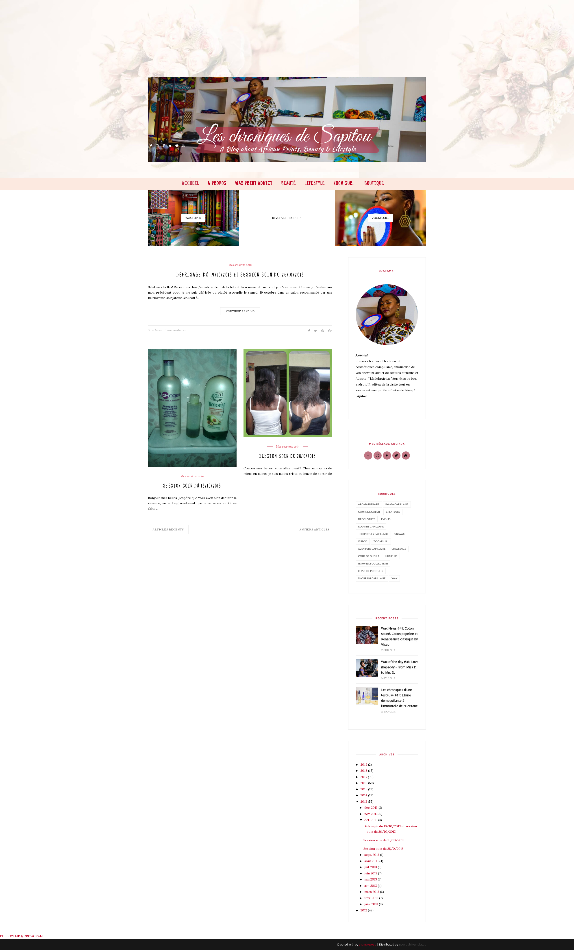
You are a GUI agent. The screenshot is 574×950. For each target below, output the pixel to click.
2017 (364, 777)
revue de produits (370, 570)
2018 (364, 771)
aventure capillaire (371, 548)
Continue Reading (240, 311)
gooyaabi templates (412, 944)
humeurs (391, 556)
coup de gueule (368, 556)
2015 (364, 789)
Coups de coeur (369, 511)
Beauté (288, 184)
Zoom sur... (345, 184)
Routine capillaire (371, 526)
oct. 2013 (371, 820)
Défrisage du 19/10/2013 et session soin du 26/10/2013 (240, 275)
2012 (364, 910)
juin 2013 (371, 873)
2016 (364, 783)
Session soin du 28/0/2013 (287, 457)
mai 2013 (371, 879)
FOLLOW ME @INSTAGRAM (21, 936)
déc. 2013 (371, 808)
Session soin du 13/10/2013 (192, 486)
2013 (364, 802)
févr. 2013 (371, 898)
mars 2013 (372, 892)
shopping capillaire (371, 578)
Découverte (366, 519)
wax (394, 578)
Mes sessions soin (240, 265)
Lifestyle (315, 184)
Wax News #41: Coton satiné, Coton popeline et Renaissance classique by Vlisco (399, 636)
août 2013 (371, 861)
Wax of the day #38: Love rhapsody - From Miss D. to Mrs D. (399, 667)
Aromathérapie (368, 504)
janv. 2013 (371, 904)
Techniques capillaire (373, 533)
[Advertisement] (282, 46)
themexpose (367, 944)
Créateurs (393, 511)
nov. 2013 (371, 814)
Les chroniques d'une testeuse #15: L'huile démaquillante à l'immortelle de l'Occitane (399, 698)
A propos (217, 184)
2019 (364, 765)
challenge (398, 548)
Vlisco (362, 541)
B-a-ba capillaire (396, 504)
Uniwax (399, 533)
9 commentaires (175, 330)
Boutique (374, 184)
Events (386, 519)
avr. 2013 (371, 886)
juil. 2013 (371, 867)
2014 (364, 795)
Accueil (190, 184)
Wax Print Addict (254, 184)
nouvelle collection (373, 563)
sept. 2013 (372, 855)
